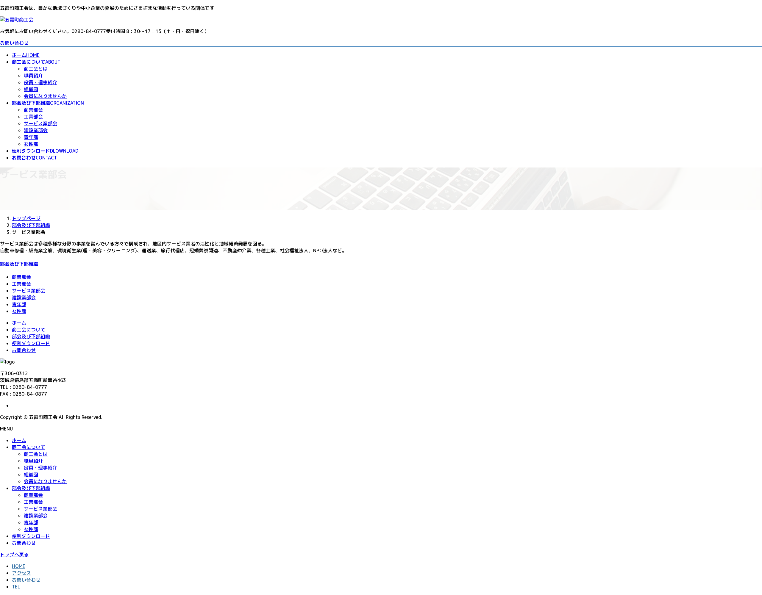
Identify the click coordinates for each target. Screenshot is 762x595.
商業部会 (33, 110)
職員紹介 (33, 75)
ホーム (19, 323)
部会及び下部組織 (19, 264)
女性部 (31, 144)
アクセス (21, 573)
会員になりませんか (45, 96)
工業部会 (33, 116)
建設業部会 (36, 130)
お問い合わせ (14, 43)
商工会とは (36, 68)
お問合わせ (24, 350)
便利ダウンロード (31, 343)
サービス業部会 (40, 123)
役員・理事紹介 (40, 82)
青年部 (31, 137)
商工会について (28, 329)
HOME (18, 566)
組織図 (31, 89)
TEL (16, 586)
